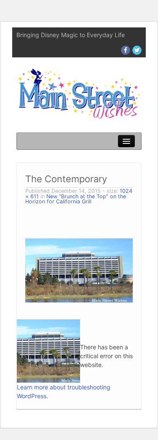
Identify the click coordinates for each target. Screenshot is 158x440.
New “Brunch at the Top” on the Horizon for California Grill (75, 199)
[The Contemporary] (79, 269)
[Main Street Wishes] (79, 93)
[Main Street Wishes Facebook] (125, 50)
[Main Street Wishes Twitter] (137, 50)
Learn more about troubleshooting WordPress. (63, 391)
